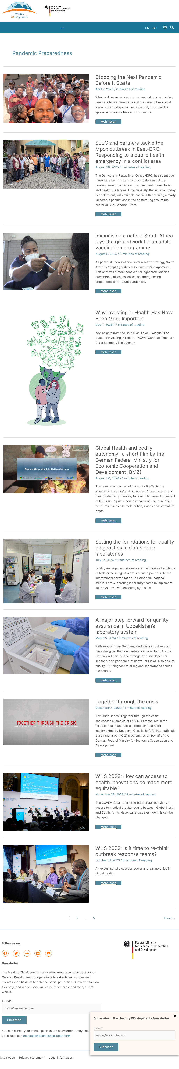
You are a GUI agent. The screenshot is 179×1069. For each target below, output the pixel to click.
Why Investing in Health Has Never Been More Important (135, 315)
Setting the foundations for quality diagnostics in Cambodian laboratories (134, 548)
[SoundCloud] (27, 953)
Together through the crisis (126, 702)
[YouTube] (48, 953)
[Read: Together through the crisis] (46, 721)
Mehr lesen (108, 121)
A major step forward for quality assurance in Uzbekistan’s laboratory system (132, 626)
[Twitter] (16, 953)
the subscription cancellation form (47, 1035)
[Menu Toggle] (62, 28)
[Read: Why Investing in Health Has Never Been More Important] (46, 370)
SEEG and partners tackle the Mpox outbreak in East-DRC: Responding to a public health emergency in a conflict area (129, 152)
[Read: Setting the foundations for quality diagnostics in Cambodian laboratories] (46, 571)
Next (170, 918)
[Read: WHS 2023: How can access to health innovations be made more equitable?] (46, 802)
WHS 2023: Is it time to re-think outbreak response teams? (132, 851)
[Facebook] (5, 953)
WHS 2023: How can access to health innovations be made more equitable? (133, 782)
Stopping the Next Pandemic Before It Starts (128, 80)
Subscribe (106, 1047)
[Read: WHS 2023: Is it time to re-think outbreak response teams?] (46, 874)
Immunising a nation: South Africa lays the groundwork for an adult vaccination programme (134, 242)
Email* (98, 1028)
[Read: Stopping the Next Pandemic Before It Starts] (46, 98)
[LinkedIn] (38, 953)
